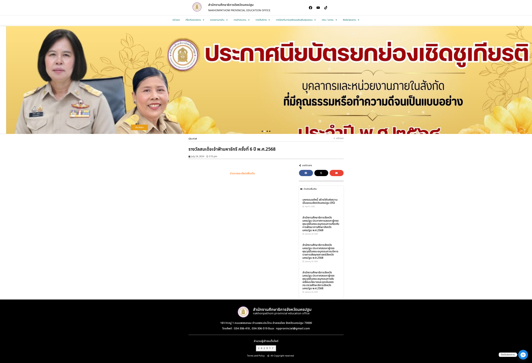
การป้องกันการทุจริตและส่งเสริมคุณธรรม (294, 20)
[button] (4, 80)
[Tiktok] (325, 7)
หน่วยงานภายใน (217, 20)
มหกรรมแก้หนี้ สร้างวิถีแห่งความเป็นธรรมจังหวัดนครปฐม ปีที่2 (319, 201)
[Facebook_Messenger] (523, 355)
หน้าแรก (176, 20)
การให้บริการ (261, 20)
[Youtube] (318, 7)
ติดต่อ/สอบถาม (349, 20)
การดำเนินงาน (240, 20)
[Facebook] (310, 7)
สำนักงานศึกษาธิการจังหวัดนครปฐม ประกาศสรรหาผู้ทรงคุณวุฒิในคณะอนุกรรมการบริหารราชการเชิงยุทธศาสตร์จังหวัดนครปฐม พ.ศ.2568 (320, 251)
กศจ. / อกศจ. (328, 20)
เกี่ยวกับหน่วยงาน (193, 20)
